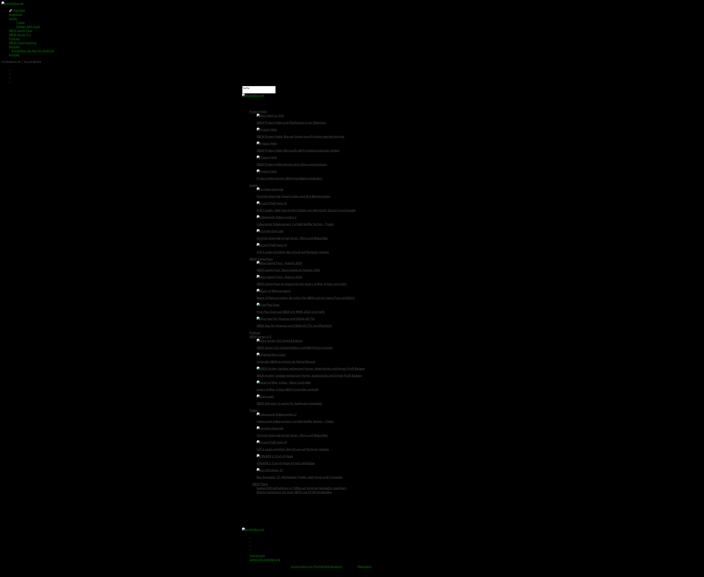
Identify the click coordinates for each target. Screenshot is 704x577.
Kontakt (14, 55)
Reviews (14, 47)
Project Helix (258, 112)
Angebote (15, 14)
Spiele (13, 18)
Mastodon (365, 567)
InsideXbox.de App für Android (32, 51)
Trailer (20, 23)
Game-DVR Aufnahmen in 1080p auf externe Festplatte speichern (301, 488)
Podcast (14, 39)
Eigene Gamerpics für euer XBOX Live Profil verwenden (294, 492)
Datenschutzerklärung (264, 560)
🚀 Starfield (17, 10)
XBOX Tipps (260, 484)
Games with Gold (28, 27)
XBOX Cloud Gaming (22, 43)
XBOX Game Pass (20, 31)
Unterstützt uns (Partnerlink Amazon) (316, 567)
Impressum (257, 556)
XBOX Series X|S (20, 35)
